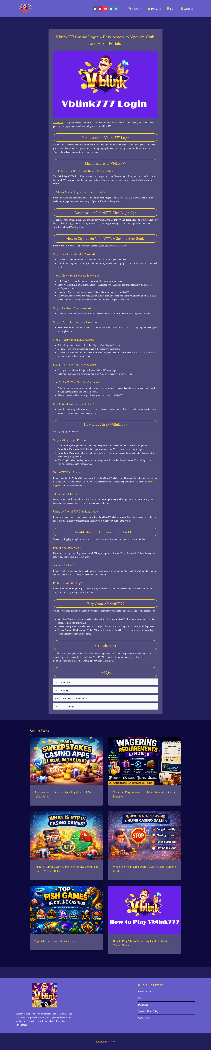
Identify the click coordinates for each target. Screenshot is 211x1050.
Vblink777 (137, 8)
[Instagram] (116, 8)
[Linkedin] (111, 8)
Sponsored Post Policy (148, 1011)
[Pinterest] (100, 8)
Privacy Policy (144, 991)
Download (156, 8)
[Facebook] (95, 8)
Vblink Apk (101, 1041)
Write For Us (144, 1017)
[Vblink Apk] (25, 8)
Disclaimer (143, 1004)
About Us (188, 8)
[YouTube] (105, 8)
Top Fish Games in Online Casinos (55, 941)
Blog (172, 8)
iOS (71, 223)
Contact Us (143, 998)
